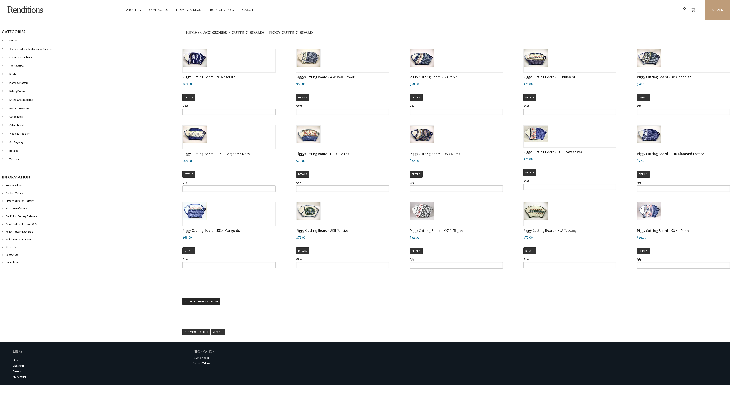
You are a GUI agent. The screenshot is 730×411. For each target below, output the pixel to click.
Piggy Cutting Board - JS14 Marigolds (211, 230)
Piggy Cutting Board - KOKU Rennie (664, 230)
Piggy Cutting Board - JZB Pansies (322, 230)
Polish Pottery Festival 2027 (21, 224)
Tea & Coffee (16, 66)
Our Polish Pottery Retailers (21, 216)
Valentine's (15, 159)
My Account (19, 376)
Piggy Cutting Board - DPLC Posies (322, 153)
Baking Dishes (17, 91)
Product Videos (221, 10)
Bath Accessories (19, 108)
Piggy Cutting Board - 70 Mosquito (209, 77)
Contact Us (158, 10)
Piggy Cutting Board (291, 32)
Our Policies (12, 262)
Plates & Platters (19, 82)
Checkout (18, 365)
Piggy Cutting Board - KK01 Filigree (437, 230)
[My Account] (684, 10)
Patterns (14, 40)
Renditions (25, 9)
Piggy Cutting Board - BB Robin (434, 77)
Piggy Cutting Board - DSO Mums (435, 153)
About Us (133, 10)
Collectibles (16, 116)
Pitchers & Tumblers (20, 57)
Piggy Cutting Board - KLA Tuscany (550, 230)
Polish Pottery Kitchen (18, 239)
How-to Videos (188, 10)
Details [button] (189, 97)
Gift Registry (16, 142)
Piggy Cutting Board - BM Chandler (664, 77)
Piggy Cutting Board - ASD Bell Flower (325, 77)
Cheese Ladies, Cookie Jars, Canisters (31, 49)
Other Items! (16, 125)
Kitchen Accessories (206, 32)
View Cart (18, 360)
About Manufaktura (16, 208)
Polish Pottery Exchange (19, 231)
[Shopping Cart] (693, 10)
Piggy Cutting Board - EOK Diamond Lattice (670, 153)
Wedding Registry (19, 133)
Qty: (185, 105)
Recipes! (14, 150)
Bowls (12, 74)
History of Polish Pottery (20, 200)
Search (247, 10)
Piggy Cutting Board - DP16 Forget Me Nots (216, 153)
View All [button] (218, 332)
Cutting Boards (248, 32)
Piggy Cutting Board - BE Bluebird (549, 77)
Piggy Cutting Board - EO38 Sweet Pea (553, 152)
